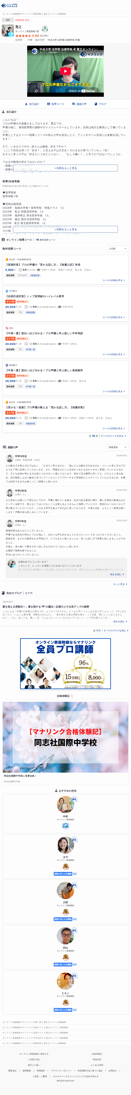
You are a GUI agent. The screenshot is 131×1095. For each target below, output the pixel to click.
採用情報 (27, 1070)
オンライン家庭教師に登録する (34, 1054)
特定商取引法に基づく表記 (90, 1070)
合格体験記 (97, 1054)
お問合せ (112, 1070)
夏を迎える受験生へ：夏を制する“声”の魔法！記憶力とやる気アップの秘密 (46, 606)
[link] (65, 270)
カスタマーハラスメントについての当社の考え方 (76, 1076)
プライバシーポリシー (61, 1070)
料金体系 (97, 1059)
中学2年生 (21, 490)
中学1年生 (21, 521)
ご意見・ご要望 (39, 1076)
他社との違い (34, 1065)
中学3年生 (21, 456)
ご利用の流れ (34, 1059)
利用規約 (41, 1070)
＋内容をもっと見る (65, 168)
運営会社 (12, 1070)
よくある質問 (97, 1065)
